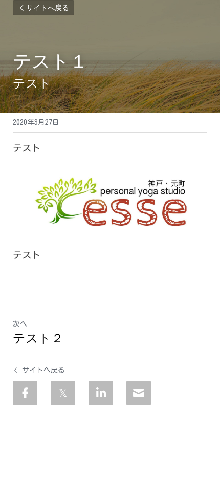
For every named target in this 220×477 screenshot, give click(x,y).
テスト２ (38, 337)
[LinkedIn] (101, 393)
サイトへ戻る (47, 8)
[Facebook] (25, 393)
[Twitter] (63, 393)
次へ (20, 324)
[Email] (138, 393)
